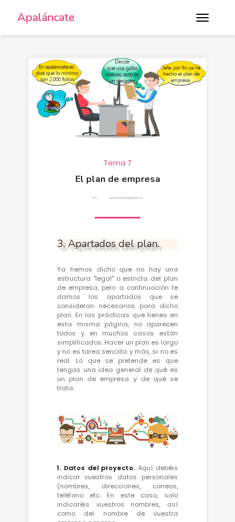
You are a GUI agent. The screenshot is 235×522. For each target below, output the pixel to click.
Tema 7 (117, 162)
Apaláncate (46, 17)
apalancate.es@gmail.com (126, 198)
